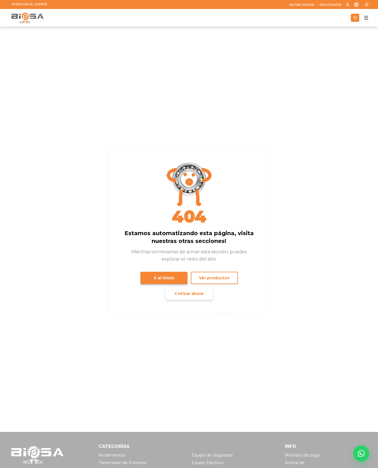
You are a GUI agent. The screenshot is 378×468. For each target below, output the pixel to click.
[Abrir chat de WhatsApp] (361, 454)
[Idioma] (356, 4)
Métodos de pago (302, 455)
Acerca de (294, 462)
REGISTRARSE (331, 4)
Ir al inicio (164, 277)
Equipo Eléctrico (208, 462)
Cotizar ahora (189, 293)
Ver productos (214, 277)
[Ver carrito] (355, 18)
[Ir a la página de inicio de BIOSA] (27, 17)
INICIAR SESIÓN (301, 4)
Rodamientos (111, 455)
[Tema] (366, 4)
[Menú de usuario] (348, 5)
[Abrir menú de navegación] (366, 17)
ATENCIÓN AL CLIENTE (29, 4)
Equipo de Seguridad (212, 455)
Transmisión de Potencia (122, 462)
